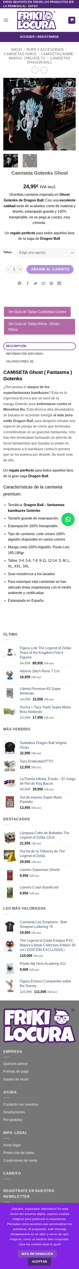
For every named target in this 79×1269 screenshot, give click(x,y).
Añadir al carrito (50, 269)
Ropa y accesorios (45, 49)
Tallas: (7, 252)
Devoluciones (14, 1112)
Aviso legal (12, 1145)
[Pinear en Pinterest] (51, 283)
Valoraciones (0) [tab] (20, 361)
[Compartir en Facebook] (27, 283)
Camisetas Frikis (20, 54)
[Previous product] (43, 70)
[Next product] (35, 70)
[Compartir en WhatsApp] (19, 283)
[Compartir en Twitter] (35, 283)
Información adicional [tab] (25, 353)
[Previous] (10, 114)
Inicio (16, 49)
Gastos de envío (16, 1079)
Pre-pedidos (12, 1120)
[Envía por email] (43, 283)
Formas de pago (16, 1071)
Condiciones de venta (20, 1160)
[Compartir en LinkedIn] (59, 283)
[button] (6, 20)
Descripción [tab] (16, 346)
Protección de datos (18, 1153)
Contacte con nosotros (20, 1104)
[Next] (69, 114)
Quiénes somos (15, 1064)
